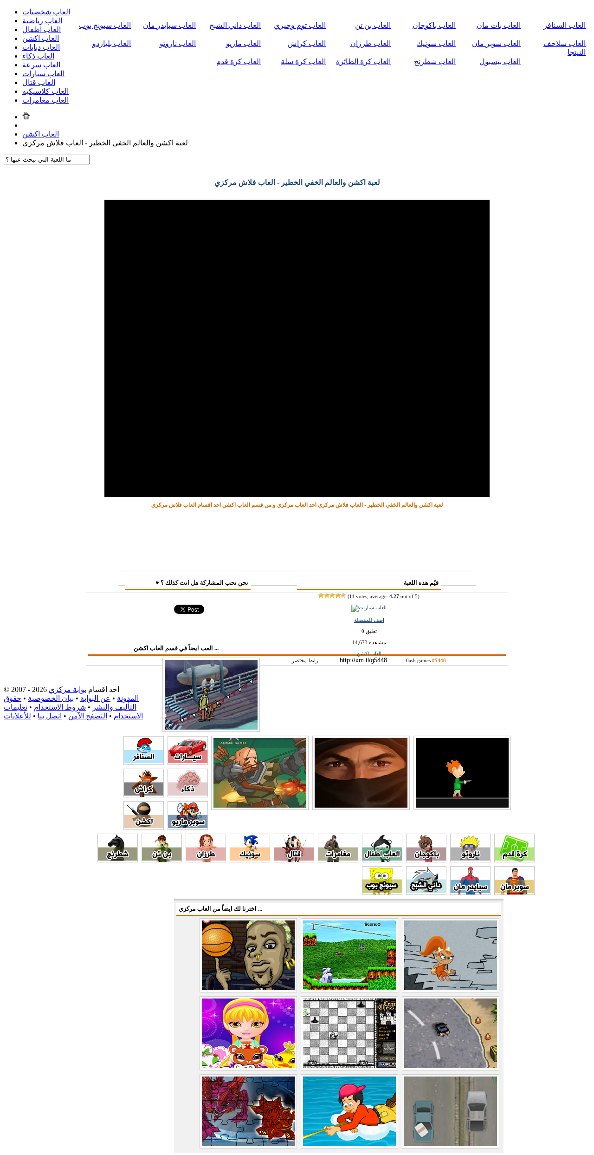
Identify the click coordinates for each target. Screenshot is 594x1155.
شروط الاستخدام (60, 707)
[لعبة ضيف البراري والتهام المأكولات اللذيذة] (450, 988)
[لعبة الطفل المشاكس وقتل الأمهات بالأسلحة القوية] (462, 805)
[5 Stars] (343, 595)
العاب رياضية (42, 21)
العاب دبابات (41, 47)
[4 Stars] (338, 595)
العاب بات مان (499, 25)
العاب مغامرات (45, 100)
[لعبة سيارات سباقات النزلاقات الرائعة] (450, 1066)
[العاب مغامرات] (338, 860)
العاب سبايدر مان (169, 25)
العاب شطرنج (435, 61)
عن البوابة (95, 698)
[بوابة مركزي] (26, 117)
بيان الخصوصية (51, 698)
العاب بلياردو (111, 43)
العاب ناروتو (178, 43)
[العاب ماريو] (188, 827)
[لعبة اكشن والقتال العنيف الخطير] (361, 805)
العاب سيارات (43, 74)
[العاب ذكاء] (188, 795)
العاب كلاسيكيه (45, 91)
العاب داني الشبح (235, 25)
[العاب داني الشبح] (426, 892)
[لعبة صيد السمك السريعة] (349, 1144)
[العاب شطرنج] (117, 860)
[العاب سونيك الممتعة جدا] (349, 988)
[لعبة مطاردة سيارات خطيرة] (450, 1144)
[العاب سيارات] (369, 607)
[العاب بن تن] (162, 860)
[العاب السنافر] (143, 762)
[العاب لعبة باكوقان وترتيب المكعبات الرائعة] (248, 1144)
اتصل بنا (50, 716)
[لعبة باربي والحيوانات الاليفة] (248, 1066)
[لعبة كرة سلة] (248, 988)
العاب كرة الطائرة (363, 61)
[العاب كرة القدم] (514, 860)
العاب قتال (38, 82)
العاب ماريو (243, 43)
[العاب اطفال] (382, 860)
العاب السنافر (564, 25)
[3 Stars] (332, 595)
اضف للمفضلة (369, 620)
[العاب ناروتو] (470, 860)
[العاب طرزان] (206, 860)
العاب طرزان (370, 43)
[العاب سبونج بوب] (382, 892)
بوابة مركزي (67, 689)
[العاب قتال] (294, 860)
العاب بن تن (373, 25)
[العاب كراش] (143, 795)
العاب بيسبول (500, 61)
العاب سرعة (41, 65)
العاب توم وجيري (300, 25)
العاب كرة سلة (303, 61)
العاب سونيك (436, 43)
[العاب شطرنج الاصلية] (349, 1066)
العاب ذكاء (38, 56)
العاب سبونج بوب (105, 25)
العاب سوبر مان (496, 43)
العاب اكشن (40, 38)
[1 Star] (321, 595)
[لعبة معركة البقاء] (259, 805)
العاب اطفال (41, 29)
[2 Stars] (326, 595)
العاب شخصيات (46, 12)
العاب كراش (307, 43)
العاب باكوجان (434, 25)
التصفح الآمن (87, 716)
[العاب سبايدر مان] (470, 892)
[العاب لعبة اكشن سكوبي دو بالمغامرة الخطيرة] (211, 727)
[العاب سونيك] (250, 860)
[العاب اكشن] (143, 827)
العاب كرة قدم (238, 61)
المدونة (128, 698)
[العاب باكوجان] (426, 860)
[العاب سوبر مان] (514, 892)
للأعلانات (17, 716)
